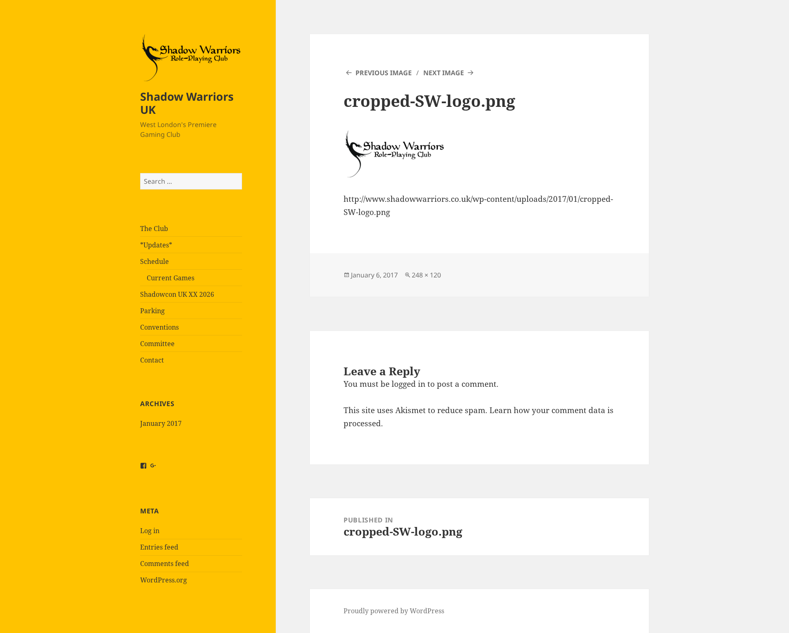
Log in (149, 530)
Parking (152, 310)
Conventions (159, 327)
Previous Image (383, 72)
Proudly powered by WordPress (394, 610)
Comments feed (164, 563)
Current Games (170, 277)
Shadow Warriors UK (186, 103)
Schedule (154, 261)
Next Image (443, 72)
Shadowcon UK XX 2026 (177, 294)
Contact (152, 360)
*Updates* (156, 245)
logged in (408, 384)
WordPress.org (163, 579)
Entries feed (159, 547)
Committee (157, 343)
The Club (154, 228)
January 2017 (161, 423)
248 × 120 (426, 275)
